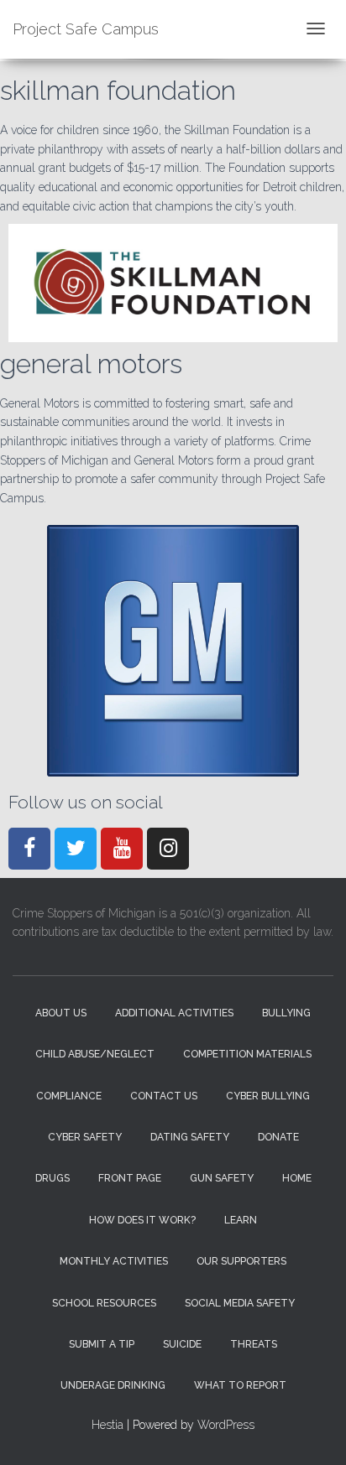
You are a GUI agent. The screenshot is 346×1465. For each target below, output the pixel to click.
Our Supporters (241, 1261)
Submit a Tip (101, 1344)
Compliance (69, 1096)
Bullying (286, 1013)
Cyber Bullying (268, 1096)
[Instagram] (168, 849)
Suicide (182, 1344)
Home (297, 1178)
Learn (240, 1220)
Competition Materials (247, 1054)
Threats (253, 1344)
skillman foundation (118, 90)
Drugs (52, 1178)
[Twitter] (76, 849)
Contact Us (163, 1096)
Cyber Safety (85, 1137)
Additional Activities (174, 1013)
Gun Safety (222, 1178)
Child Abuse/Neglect (95, 1054)
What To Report (240, 1385)
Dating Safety (189, 1137)
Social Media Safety (240, 1303)
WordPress (225, 1424)
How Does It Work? (142, 1220)
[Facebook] (29, 849)
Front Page (129, 1178)
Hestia (107, 1424)
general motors (91, 363)
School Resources (104, 1303)
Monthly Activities (114, 1261)
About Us (60, 1013)
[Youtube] (122, 849)
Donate (278, 1137)
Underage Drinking (112, 1385)
